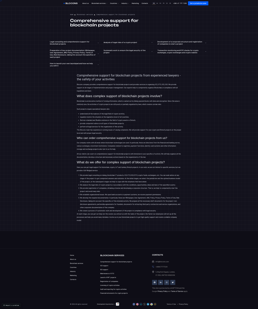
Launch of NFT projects (108, 277)
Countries (113, 3)
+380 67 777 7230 (180, 3)
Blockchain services (99, 3)
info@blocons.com (162, 262)
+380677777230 (161, 267)
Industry (124, 3)
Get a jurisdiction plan (198, 3)
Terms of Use (171, 304)
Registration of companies (109, 281)
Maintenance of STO (107, 273)
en (154, 3)
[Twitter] (172, 282)
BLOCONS (72, 3)
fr (163, 3)
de (170, 3)
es (167, 3)
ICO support (104, 266)
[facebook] (154, 282)
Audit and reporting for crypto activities (113, 289)
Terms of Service (177, 291)
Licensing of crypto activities (110, 285)
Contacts (145, 3)
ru (160, 3)
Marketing (135, 3)
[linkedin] (160, 282)
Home (72, 255)
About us (85, 3)
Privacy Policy (163, 291)
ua (157, 3)
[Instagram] (166, 282)
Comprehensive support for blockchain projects (116, 262)
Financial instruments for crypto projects (114, 293)
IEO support (104, 270)
